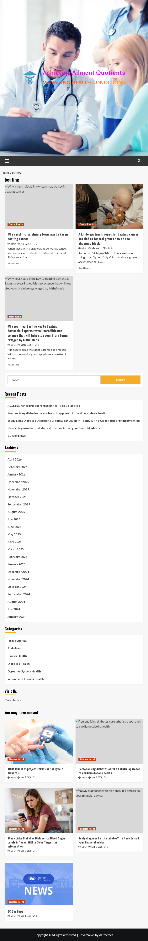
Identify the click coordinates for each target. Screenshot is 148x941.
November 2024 (18, 579)
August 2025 (16, 511)
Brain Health (15, 316)
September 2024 (19, 594)
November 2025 (18, 489)
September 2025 (19, 504)
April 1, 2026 (26, 915)
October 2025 (17, 497)
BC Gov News (17, 435)
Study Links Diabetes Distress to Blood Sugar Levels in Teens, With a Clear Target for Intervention (74, 420)
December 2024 (18, 571)
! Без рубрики (17, 640)
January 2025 (16, 564)
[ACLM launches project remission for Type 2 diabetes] (39, 741)
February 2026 (17, 467)
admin (13, 244)
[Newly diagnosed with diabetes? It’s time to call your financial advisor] (110, 810)
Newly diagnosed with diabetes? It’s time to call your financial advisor (54, 428)
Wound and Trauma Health (26, 679)
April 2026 (15, 459)
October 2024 (17, 586)
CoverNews (86, 935)
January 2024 (16, 616)
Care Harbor (13, 700)
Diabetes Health (19, 663)
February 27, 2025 (99, 248)
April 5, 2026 (26, 777)
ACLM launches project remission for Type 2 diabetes (44, 405)
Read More (13, 263)
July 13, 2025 (26, 243)
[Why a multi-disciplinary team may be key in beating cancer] (39, 206)
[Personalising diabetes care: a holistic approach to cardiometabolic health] (110, 741)
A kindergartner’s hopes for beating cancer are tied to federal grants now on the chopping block (108, 239)
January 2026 (16, 474)
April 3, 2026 (26, 850)
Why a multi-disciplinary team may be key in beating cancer (38, 236)
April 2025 (15, 541)
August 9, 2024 (27, 344)
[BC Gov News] (39, 883)
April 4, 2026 (97, 777)
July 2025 (14, 519)
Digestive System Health (24, 671)
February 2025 (17, 556)
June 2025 (14, 526)
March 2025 (16, 549)
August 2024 (16, 601)
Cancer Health (16, 224)
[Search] (139, 160)
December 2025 (18, 482)
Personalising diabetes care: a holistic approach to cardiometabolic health (57, 413)
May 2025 (14, 534)
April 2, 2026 (97, 846)
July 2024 (14, 609)
